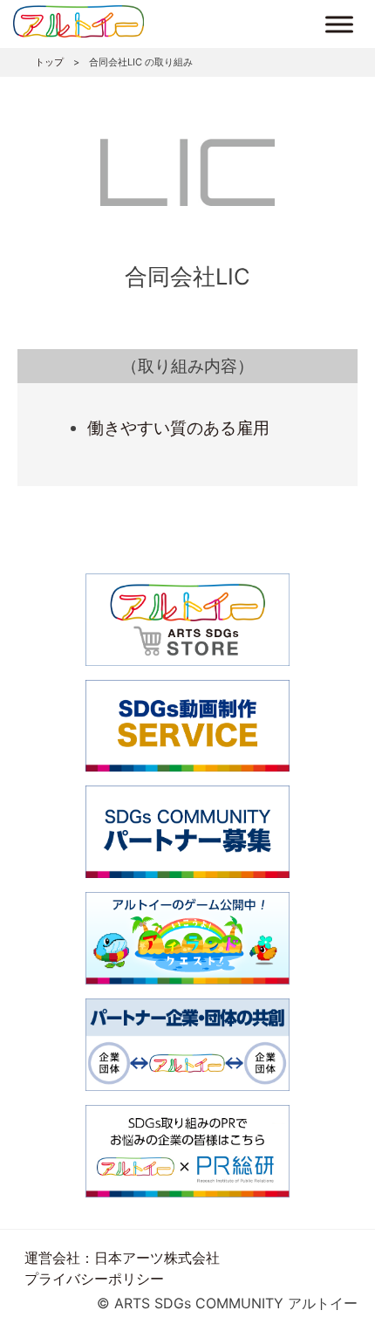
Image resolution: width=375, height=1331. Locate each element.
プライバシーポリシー (94, 1278)
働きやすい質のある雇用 (178, 427)
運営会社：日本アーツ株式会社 (122, 1257)
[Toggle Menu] (339, 24)
